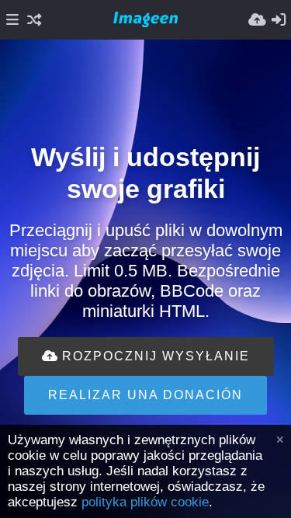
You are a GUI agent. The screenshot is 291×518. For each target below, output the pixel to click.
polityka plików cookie (145, 502)
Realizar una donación (145, 395)
